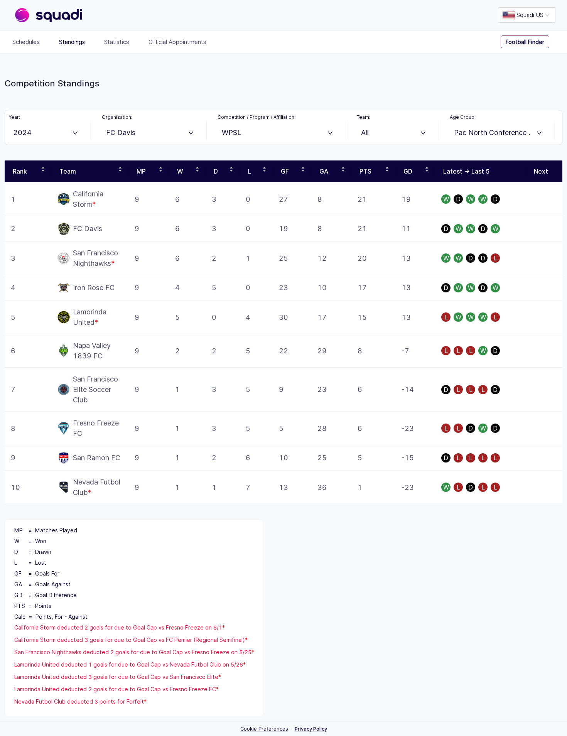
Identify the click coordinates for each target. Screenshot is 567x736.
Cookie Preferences (264, 729)
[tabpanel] (283, 390)
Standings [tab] (72, 42)
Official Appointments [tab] (177, 42)
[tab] (531, 42)
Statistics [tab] (116, 42)
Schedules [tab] (26, 42)
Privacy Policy (311, 729)
